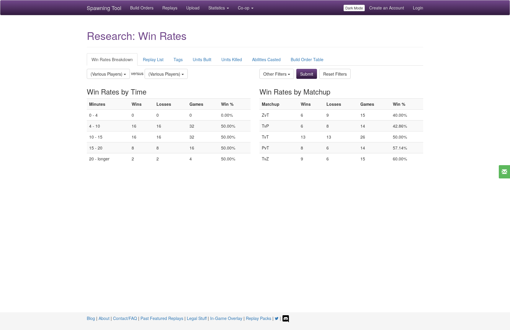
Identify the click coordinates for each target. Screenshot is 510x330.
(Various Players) (107, 74)
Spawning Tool (104, 8)
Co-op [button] (244, 8)
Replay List (153, 59)
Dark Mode (354, 7)
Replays (169, 8)
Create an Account (386, 8)
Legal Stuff (197, 318)
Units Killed (231, 59)
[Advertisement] (255, 226)
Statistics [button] (217, 8)
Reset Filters (335, 74)
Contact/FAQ (125, 318)
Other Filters (275, 74)
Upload (193, 8)
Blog (91, 318)
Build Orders (141, 8)
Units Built (202, 59)
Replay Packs (258, 318)
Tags (178, 59)
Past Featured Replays (161, 318)
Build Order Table (307, 59)
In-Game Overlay (226, 318)
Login (418, 8)
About (104, 318)
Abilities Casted (266, 59)
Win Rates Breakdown (112, 59)
